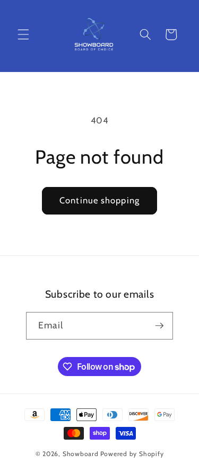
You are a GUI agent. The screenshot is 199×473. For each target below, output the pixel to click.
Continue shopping (99, 200)
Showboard (81, 454)
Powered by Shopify (132, 454)
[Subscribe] (159, 326)
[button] (23, 34)
